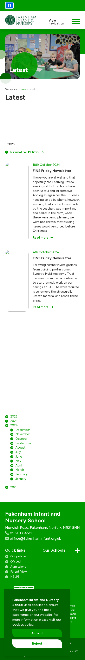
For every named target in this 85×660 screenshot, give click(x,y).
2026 (13, 416)
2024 (14, 425)
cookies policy (22, 624)
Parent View (18, 571)
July (18, 452)
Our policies (18, 556)
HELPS (15, 577)
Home (22, 89)
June (18, 456)
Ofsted (15, 561)
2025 (14, 421)
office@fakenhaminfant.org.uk (35, 538)
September (23, 443)
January (20, 479)
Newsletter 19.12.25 (24, 152)
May (18, 461)
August (20, 447)
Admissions (18, 566)
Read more (40, 237)
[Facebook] (9, 5)
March (19, 470)
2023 (13, 487)
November (22, 434)
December (22, 430)
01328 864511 (21, 533)
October (21, 439)
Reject (37, 643)
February (21, 474)
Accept (37, 633)
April (18, 465)
